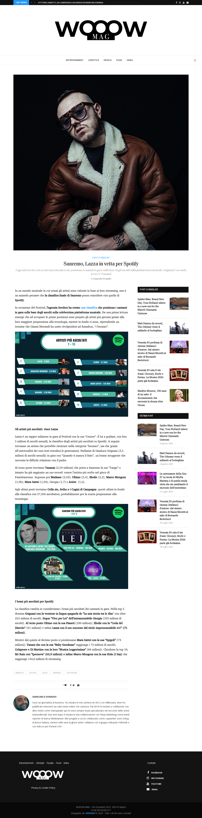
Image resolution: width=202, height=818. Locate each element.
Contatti (151, 762)
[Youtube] (183, 2)
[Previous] (31, 2)
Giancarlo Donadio (102, 279)
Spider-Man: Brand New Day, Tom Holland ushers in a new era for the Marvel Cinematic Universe (89, 2)
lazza (44, 672)
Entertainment (74, 60)
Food (119, 60)
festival (33, 672)
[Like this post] (65, 685)
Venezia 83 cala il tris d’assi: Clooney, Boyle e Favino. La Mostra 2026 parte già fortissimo (150, 375)
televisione (71, 672)
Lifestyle (93, 60)
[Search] (194, 60)
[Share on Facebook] (69, 685)
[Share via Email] (78, 685)
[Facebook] (175, 2)
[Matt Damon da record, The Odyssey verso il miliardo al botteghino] (179, 328)
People (108, 60)
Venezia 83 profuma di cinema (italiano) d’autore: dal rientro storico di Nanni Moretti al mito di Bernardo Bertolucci (152, 351)
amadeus (19, 672)
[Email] (188, 2)
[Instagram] (180, 2)
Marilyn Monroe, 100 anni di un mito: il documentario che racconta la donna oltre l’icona (152, 398)
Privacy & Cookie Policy (43, 787)
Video (130, 60)
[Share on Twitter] (74, 685)
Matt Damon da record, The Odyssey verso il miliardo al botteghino (150, 327)
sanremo (57, 672)
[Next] (34, 2)
